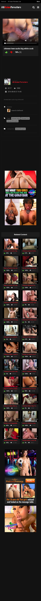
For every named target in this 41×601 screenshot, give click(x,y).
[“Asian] (20, 490)
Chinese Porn (25, 118)
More (38, 1)
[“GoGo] (20, 462)
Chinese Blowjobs (12, 121)
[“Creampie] (20, 519)
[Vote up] (6, 52)
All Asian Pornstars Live (14, 1)
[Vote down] (11, 52)
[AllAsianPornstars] (11, 7)
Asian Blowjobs (20, 129)
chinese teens (16, 118)
